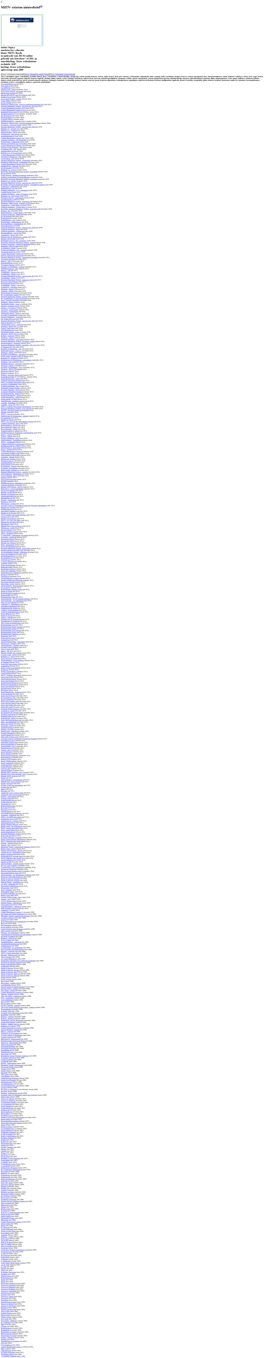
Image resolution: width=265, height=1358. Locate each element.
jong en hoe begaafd (7, 582)
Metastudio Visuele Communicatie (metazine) (16, 847)
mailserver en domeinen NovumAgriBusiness (16, 177)
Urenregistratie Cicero (8, 1164)
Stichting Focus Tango (8, 97)
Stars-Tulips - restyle (7, 584)
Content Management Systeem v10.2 (13, 164)
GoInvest (4, 1087)
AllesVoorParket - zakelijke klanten (12, 864)
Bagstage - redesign (7, 1017)
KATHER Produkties (8, 1352)
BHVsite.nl (4, 690)
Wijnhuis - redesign (7, 994)
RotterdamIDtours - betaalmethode (12, 224)
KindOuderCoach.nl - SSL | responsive (13, 241)
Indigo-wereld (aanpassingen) (10, 668)
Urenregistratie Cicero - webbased (12, 325)
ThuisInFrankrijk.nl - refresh (10, 431)
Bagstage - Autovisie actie (9, 951)
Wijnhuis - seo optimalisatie (10, 933)
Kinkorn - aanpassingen (8, 500)
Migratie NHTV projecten (9, 776)
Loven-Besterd (6, 673)
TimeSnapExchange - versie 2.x (11, 351)
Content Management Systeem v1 (12, 1347)
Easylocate (4, 1248)
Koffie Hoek (5, 1257)
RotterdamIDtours (7, 263)
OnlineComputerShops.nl (9, 671)
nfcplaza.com (5, 1110)
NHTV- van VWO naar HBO (10, 520)
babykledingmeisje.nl (8, 556)
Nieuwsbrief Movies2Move (10, 1121)
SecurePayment (6, 688)
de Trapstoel (5, 662)
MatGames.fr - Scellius (8, 504)
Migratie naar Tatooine (8, 459)
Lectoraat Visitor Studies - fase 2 (11, 897)
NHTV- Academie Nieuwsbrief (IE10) (13, 382)
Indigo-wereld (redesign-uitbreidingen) (13, 839)
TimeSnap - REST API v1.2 (10, 334)
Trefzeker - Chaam (7, 1237)
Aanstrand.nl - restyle (8, 235)
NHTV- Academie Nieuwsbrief (11, 675)
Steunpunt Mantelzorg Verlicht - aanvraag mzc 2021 (18, 106)
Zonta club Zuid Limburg (9, 664)
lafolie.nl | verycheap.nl (8, 308)
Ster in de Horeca (6, 530)
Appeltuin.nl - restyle (8, 711)
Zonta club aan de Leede (9, 658)
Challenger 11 (5, 910)
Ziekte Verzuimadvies (8, 1179)
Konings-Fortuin (6, 1313)
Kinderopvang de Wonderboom (11, 619)
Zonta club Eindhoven (8, 554)
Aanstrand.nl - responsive (9, 287)
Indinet (3, 1225)
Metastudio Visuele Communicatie (12, 1065)
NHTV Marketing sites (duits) (10, 841)
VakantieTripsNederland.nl (9, 683)
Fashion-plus (5, 802)
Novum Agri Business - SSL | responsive (14, 250)
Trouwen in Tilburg (7, 1296)
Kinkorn (3, 1268)
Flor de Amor (5, 1156)
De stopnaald (5, 1227)
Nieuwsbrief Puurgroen (8, 1048)
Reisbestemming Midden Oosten (11, 589)
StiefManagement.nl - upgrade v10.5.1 (13, 121)
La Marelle (4, 1162)
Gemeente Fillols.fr (7, 119)
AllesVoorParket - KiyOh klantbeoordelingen (15, 599)
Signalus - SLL (6, 211)
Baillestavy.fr (5, 1026)
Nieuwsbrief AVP (6, 905)
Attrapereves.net (6, 1293)
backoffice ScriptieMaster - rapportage (13, 354)
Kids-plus (4, 791)
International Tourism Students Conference (15, 1056)
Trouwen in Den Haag (8, 1231)
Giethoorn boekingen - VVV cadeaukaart (14, 190)
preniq (3, 1125)
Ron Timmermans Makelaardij (11, 1170)
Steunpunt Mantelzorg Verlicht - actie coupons (16, 408)
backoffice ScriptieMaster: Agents (12, 315)
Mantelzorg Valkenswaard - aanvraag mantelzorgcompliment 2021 (22, 104)
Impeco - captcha (6, 435)
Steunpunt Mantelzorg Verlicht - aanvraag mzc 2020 (18, 127)
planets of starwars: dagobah (10, 879)
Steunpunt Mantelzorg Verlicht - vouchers (14, 472)
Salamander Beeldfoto (8, 1046)
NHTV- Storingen (7, 533)
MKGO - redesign (7, 1031)
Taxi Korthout (5, 588)
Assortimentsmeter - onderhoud (11, 907)
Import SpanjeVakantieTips (10, 755)
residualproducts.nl (7, 151)
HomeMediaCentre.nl (8, 740)
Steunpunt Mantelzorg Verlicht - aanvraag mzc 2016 (18, 321)
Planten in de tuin (6, 616)
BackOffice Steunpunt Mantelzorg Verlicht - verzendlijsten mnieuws (23, 185)
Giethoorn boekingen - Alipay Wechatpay (14, 194)
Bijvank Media (6, 1004)
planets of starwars (7, 968)
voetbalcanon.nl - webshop (9, 821)
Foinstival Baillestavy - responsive (12, 317)
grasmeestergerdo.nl (7, 136)
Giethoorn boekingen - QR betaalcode (13, 140)
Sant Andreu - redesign (8, 983)
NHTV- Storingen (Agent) (9, 532)
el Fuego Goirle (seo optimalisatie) (12, 785)
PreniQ (3, 778)
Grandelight (5, 1061)
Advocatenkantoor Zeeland (10, 578)
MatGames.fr (5, 524)
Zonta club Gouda (7, 707)
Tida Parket (4, 1240)
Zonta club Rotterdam (8, 565)
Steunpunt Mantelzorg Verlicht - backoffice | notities (18, 341)
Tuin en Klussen (6, 957)
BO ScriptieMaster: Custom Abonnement (14, 298)
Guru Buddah (5, 1076)
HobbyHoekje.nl (6, 464)
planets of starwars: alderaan (10, 976)
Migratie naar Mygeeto (8, 522)
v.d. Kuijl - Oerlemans (8, 884)
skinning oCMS (6, 862)
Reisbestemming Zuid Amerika (11, 630)
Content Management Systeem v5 (12, 1028)
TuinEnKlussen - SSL (8, 220)
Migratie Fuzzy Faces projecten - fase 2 (13, 774)
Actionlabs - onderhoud (8, 537)
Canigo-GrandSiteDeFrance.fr (11, 612)
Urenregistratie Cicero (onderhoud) (12, 867)
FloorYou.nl (5, 810)
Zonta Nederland (6, 752)
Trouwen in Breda (7, 1304)
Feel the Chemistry (7, 1147)
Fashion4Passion (6, 767)
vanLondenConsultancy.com (10, 453)
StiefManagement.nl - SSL (9, 269)
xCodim (3, 1253)
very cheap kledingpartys (9, 959)
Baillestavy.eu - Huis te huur (10, 196)
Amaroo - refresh (6, 436)
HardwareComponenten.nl (9, 685)
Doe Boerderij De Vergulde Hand (12, 713)
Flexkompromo (6, 418)
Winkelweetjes (5, 1177)
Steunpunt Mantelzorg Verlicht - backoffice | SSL (17, 345)
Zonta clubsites (6, 754)
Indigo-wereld (5, 1224)
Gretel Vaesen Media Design (10, 1263)
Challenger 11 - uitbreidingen (10, 604)
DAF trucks (5, 1319)
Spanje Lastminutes (7, 763)
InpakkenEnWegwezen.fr (9, 112)
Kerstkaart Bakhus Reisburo (10, 709)
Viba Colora (5, 1074)
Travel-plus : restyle (7, 726)
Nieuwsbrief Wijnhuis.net (9, 1283)
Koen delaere (5, 1233)
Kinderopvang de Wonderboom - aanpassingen (16, 360)
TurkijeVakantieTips (7, 735)
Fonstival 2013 (6, 517)
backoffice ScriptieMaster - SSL (11, 349)
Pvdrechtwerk (5, 218)
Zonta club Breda (6, 694)
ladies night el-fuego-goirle (9, 737)
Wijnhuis (4, 1339)
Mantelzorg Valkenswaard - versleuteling (14, 162)
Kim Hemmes (5, 1196)
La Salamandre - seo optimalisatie (12, 948)
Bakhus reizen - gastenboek (10, 731)
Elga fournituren (6, 925)
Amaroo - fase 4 (6, 750)
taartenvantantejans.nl (8, 832)
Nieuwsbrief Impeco (7, 539)
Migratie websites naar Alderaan (11, 653)
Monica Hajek (5, 1315)
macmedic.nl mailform (8, 936)
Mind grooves (5, 1205)
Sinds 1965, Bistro (7, 1183)
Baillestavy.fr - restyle (8, 657)
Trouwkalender (6, 1009)
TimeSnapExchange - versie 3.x (11, 332)
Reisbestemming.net (7, 716)
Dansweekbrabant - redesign (10, 1030)
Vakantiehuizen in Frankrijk (10, 621)
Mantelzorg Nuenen (7, 420)
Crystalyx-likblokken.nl (8, 561)
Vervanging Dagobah (8, 259)
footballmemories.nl (7, 200)
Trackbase (4, 1274)
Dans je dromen (6, 1203)
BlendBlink (4, 1015)
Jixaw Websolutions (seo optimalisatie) (13, 921)
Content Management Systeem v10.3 (13, 155)
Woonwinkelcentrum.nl (8, 496)
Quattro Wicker (6, 1071)
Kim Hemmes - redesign (9, 466)
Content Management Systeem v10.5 (13, 138)
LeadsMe (4, 563)
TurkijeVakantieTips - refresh (10, 397)
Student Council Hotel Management (12, 1117)
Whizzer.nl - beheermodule (9, 1043)
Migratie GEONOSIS (8, 239)
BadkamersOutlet (6, 567)
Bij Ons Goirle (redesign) (9, 865)
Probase (3, 1153)
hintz (2, 981)
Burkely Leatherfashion (8, 1136)
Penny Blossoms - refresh (9, 429)
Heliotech (4, 1173)
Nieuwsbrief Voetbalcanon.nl (10, 886)
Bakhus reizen (5, 895)
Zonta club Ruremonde (8, 479)
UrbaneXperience (6, 765)
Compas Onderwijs (7, 1037)
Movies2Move (5, 1114)
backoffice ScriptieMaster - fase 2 (12, 367)
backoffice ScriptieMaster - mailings (12, 267)
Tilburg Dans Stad (7, 1045)
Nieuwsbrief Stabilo (7, 1194)
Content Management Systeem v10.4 (13, 145)
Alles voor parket (6, 1246)
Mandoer (4, 1186)
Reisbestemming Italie (8, 597)
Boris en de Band (6, 1242)
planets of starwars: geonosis (10, 880)
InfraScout (4, 371)
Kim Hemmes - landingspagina (11, 222)
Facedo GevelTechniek (8, 1080)
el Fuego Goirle (6, 798)
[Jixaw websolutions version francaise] (62, 74)
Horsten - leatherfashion (8, 1063)
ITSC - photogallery (7, 998)
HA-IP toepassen (6, 116)
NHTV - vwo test (6, 414)
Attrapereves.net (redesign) (9, 1078)
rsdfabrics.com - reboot (8, 89)
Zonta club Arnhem (7, 705)
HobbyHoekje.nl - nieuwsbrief (11, 448)
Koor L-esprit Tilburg (8, 830)
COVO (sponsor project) (9, 901)
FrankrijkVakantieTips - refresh (11, 395)
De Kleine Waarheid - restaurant (11, 837)
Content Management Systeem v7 (12, 912)
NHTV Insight (5, 931)
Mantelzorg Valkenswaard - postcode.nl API (15, 203)
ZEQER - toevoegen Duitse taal (11, 410)
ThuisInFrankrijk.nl (7, 114)
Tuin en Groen (5, 649)
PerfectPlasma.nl (6, 757)
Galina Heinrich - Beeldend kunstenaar (13, 175)
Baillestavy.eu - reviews (8, 181)
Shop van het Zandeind (8, 602)
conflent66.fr (5, 966)
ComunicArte (5, 640)
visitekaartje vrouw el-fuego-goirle (12, 793)
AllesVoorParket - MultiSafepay (11, 474)
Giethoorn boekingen (8, 485)
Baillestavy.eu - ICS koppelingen (11, 153)
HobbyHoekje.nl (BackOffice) (11, 455)
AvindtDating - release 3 (9, 274)
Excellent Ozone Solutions (9, 647)
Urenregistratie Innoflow (9, 1102)
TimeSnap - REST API (8, 369)
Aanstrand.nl (5, 576)
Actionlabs (4, 1259)
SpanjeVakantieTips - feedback (11, 692)
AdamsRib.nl (5, 666)
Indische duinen (6, 1276)
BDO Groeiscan (6, 1334)
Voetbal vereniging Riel (8, 1309)
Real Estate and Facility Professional (13, 914)
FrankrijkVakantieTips (8, 733)
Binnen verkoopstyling (8, 964)
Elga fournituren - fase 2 (9, 698)
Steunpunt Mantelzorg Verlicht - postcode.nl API (17, 201)
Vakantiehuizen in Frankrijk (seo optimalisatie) (16, 934)
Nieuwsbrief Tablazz (7, 892)
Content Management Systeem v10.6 (13, 108)
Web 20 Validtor (6, 1244)
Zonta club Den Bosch (8, 696)
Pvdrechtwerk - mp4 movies (10, 134)
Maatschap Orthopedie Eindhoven (12, 877)
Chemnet (4, 1326)
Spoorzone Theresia (7, 1184)
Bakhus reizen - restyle (8, 849)
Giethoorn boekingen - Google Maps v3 (14, 207)
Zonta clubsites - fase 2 (8, 746)
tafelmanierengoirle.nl (8, 823)
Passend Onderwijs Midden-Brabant (13, 987)
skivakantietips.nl (6, 558)
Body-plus (4, 808)
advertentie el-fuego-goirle (9, 742)
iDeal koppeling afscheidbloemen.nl (12, 949)
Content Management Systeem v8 (12, 451)
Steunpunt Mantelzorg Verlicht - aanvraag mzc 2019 (18, 183)
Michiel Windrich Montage (9, 824)
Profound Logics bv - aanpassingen (12, 198)
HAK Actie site (6, 836)
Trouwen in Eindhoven (8, 1285)
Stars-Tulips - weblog (8, 990)
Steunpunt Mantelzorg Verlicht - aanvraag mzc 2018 (18, 228)
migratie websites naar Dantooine (12, 580)
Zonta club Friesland (7, 681)
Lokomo (3, 1151)
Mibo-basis (4, 1220)
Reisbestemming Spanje (8, 632)
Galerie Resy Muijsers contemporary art (14, 1250)
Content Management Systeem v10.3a (13, 110)
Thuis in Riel (5, 1311)
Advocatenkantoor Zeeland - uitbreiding (14, 552)
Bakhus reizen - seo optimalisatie (11, 826)
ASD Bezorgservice (7, 330)
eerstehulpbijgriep (6, 463)
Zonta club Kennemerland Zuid (11, 720)
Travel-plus (4, 804)
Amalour (4, 1190)
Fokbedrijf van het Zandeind (10, 1033)
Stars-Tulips (5, 1054)
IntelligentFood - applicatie (9, 166)
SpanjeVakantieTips (7, 800)
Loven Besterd (5, 1166)
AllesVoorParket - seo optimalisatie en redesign (16, 875)
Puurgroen (4, 1155)
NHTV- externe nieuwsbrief (10, 953)
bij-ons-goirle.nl (6, 927)
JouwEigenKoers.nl (7, 860)
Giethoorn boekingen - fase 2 (10, 423)
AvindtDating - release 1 (9, 285)
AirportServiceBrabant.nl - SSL (11, 157)
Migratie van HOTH (7, 492)
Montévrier (4, 636)
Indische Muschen (7, 323)
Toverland (4, 1211)
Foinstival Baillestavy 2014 (10, 438)
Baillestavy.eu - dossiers (8, 170)
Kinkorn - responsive (8, 336)
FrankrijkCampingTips (8, 714)
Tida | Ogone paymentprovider (11, 623)
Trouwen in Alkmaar (7, 1099)
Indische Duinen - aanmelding (10, 882)
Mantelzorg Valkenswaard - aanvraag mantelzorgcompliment (20, 123)
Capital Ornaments (7, 1059)
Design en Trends (6, 591)
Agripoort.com (5, 560)
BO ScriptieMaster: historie (10, 295)
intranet (3, 977)
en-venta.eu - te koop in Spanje (11, 125)
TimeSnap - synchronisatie (9, 311)
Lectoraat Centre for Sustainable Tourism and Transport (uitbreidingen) (24, 505)
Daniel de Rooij (6, 1214)
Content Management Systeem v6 (12, 992)
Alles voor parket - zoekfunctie (11, 996)
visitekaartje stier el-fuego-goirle (11, 795)
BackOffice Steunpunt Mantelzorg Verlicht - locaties (18, 242)
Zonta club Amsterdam (8, 571)
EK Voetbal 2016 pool (8, 319)
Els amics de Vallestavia (8, 1089)
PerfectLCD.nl (5, 759)
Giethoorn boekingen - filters (10, 229)
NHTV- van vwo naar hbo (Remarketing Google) (17, 422)
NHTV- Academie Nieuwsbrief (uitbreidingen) (16, 407)
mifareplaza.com (6, 1082)
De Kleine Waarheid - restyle (10, 390)
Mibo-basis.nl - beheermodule (10, 1039)
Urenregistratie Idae (7, 1108)
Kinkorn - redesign (7, 843)
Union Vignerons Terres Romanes (12, 929)
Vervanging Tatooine (7, 265)
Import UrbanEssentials (8, 761)
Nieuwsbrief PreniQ (7, 1067)
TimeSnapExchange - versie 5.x (11, 304)
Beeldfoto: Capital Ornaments (10, 1158)
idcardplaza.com (6, 1115)
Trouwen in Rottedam (8, 1289)
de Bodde (4, 1011)
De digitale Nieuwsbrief (8, 1272)
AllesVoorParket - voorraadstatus (11, 780)
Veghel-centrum (6, 1317)
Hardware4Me (5, 595)
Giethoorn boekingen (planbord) (11, 380)
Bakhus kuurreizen (7, 854)
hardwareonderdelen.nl (8, 744)
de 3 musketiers (6, 1322)
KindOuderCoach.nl (7, 819)
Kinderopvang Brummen (9, 1168)
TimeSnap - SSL (6, 362)
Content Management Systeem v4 (12, 1222)
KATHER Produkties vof (9, 893)
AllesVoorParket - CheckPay (10, 645)
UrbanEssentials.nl (7, 811)
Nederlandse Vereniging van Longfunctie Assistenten (18, 961)
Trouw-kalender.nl (7, 1000)
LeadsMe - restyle (7, 405)
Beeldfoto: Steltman (7, 1138)
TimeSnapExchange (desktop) (10, 388)
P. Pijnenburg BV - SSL (8, 149)
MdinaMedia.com (6, 498)
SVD (2, 1343)
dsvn (2, 1002)
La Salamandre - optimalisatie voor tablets (14, 535)
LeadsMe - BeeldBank (8, 403)
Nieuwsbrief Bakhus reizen (10, 873)
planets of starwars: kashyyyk (10, 974)
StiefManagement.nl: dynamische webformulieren (17, 433)
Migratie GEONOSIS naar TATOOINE (14, 144)
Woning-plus (5, 787)
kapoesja (4, 477)
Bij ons (3, 173)
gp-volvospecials (6, 1104)
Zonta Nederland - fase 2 (9, 476)
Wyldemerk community (8, 1132)
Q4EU (3, 1270)
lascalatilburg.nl (6, 1050)
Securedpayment (6, 1252)
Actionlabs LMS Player (8, 1058)
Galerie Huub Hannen (8, 1022)
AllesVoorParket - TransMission (11, 440)
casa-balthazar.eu (6, 88)
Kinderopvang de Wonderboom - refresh (14, 237)
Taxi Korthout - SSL (7, 158)
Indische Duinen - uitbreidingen (11, 903)
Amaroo (3, 920)
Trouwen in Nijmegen (8, 1101)
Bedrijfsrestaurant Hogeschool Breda (13, 1041)
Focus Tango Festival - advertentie (12, 91)
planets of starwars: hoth (9, 972)
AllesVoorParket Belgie (8, 679)
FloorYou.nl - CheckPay (9, 643)
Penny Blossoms (6, 614)
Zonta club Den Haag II (8, 703)
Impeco (3, 789)
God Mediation (6, 985)
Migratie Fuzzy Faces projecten (11, 526)
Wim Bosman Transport (8, 1336)
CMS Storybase (6, 1350)
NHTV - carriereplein (8, 442)
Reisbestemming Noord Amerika (11, 627)
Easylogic (4, 1091)
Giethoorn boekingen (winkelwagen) (13, 444)
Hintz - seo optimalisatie (9, 722)
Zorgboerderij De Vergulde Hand (12, 856)
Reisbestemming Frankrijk (9, 634)
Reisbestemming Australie (9, 593)
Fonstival (4, 1295)
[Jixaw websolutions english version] (36, 74)
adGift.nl (4, 574)
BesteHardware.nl (7, 748)
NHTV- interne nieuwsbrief (10, 828)
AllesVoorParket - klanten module (12, 586)
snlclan (3, 1281)
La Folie (3, 1267)
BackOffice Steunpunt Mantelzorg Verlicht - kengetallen (19, 172)
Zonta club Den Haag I (8, 638)
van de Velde (5, 1265)
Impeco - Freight (6, 449)
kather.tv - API (5, 270)
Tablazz (3, 1207)
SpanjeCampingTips (7, 699)
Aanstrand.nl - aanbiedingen (10, 186)
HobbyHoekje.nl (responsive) (10, 293)
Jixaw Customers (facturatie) (10, 300)
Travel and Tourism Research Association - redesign (18, 1007)
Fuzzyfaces (4, 1300)
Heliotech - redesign (7, 938)
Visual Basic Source (7, 1354)
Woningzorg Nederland (8, 869)
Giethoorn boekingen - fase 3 (10, 386)
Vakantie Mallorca (7, 770)
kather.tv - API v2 (6, 261)
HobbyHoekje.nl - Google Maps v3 (12, 213)
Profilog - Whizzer (7, 1337)
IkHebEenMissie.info (8, 806)
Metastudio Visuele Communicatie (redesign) (15, 916)
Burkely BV (5, 1142)
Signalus (3, 412)
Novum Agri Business (8, 491)
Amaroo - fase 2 (6, 899)
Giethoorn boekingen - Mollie (10, 214)
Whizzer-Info (5, 888)
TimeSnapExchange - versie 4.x (11, 313)
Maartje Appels (6, 1209)
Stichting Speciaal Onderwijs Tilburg (13, 1201)
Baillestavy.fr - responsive (9, 358)
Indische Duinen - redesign (9, 989)
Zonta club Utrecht (7, 724)
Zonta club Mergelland (8, 546)
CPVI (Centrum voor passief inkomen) (13, 515)
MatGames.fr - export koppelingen (12, 489)
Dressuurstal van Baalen (9, 1332)
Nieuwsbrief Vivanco (8, 1218)
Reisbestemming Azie (8, 625)
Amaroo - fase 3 (6, 845)
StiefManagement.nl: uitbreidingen (12, 483)
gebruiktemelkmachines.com (10, 944)
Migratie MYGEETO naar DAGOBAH (14, 95)
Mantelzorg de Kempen (8, 513)
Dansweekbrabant (7, 1130)
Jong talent (4, 1171)
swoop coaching (6, 103)
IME (2, 1324)
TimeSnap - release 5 (7, 289)
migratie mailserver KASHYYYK (12, 550)
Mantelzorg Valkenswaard (9, 246)
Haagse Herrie (5, 1119)
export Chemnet (6, 1106)
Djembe (3, 1140)
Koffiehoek (4, 670)
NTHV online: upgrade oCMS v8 (12, 356)
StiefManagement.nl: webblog (10, 446)
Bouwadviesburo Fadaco (9, 427)
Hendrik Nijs (5, 1188)
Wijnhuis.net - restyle (8, 528)
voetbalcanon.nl (6, 946)
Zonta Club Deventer (8, 686)
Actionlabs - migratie (7, 457)
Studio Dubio (5, 1097)
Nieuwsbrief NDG (7, 1143)
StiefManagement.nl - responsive (11, 364)
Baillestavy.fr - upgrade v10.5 (10, 129)
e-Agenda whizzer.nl (7, 918)
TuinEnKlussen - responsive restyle (12, 401)
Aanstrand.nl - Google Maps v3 (11, 205)
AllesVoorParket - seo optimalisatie (12, 601)
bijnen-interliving (6, 1112)
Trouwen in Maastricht (8, 1287)
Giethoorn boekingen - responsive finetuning (15, 244)
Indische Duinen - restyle (9, 132)
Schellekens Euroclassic (8, 1199)
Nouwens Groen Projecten (9, 282)
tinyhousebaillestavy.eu (8, 84)
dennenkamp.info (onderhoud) (11, 573)
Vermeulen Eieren (7, 226)
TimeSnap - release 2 (7, 352)
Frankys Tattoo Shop (7, 328)
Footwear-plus (5, 768)
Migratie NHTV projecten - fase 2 (12, 772)
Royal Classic (5, 1198)
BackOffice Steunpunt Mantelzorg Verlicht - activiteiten (19, 179)
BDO (2, 1349)
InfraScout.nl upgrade (8, 93)
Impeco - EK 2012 (7, 651)
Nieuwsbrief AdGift (7, 541)
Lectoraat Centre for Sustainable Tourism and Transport (19, 739)
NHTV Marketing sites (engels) (11, 858)
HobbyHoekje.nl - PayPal (9, 425)
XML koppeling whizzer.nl (10, 908)
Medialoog (4, 1308)
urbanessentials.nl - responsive (11, 343)
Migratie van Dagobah (8, 494)
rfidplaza (4, 1149)
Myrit (2, 923)
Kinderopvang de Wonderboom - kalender (14, 416)
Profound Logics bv (7, 461)
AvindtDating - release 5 (9, 248)
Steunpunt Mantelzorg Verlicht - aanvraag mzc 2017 (18, 276)
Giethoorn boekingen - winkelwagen (13, 231)
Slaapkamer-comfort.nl (8, 569)
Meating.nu (4, 502)
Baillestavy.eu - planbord (9, 131)
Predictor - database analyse (10, 1024)
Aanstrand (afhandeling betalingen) (12, 392)
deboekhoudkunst (6, 117)
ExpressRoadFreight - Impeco (10, 379)
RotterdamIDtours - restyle (9, 233)
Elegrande (4, 1073)
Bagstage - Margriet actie (9, 955)
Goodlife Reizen (6, 192)
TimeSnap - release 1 (7, 366)
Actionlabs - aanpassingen (9, 468)
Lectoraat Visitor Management (11, 1013)
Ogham (3, 1145)
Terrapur (3, 1069)
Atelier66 (4, 1181)
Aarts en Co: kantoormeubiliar (11, 1212)
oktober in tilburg (6, 1127)
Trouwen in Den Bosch (8, 1306)
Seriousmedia (5, 1160)
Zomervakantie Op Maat (9, 399)
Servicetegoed (5, 1255)
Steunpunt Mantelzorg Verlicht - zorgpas (14, 297)
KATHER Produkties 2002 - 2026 (13, 1356)
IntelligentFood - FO (7, 188)
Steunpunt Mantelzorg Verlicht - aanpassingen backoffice (19, 257)
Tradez (3, 1280)
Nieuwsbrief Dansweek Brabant (11, 1123)
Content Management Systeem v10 (12, 254)
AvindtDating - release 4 (9, 272)
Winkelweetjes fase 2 (8, 1052)
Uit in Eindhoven (6, 1345)
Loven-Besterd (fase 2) (8, 1128)
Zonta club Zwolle (7, 677)
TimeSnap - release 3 (7, 338)
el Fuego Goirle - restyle (9, 655)
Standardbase (5, 1330)
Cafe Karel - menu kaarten (9, 310)
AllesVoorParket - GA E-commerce (12, 660)
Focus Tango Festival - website (11, 99)
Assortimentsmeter (7, 1084)
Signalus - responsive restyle (10, 306)
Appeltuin (4, 1235)
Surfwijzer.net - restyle (8, 718)
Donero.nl (4, 373)
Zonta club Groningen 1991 (10, 701)
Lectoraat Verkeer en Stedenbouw (12, 1035)
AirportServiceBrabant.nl (9, 606)
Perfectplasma (5, 1278)
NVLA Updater (6, 940)
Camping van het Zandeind (10, 610)
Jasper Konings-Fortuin (8, 1302)
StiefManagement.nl (7, 509)
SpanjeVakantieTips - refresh (10, 394)
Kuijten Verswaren (7, 783)
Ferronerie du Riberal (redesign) (11, 962)
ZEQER (3, 481)
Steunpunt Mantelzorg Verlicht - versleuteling (15, 160)
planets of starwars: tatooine (10, 970)
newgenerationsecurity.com (10, 1086)
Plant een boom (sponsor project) (11, 871)
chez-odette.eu (5, 86)
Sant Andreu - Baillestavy (9, 1321)
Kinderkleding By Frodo (9, 608)
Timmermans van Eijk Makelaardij (12, 1020)
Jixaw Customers (6, 890)
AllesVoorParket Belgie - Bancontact (13, 642)
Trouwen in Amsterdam (8, 1291)
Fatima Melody (6, 101)
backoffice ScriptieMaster (9, 384)
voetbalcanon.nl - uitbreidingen (11, 852)
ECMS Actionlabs (7, 1134)
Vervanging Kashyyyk (8, 252)
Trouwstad (4, 1298)
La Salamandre (6, 1261)
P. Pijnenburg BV (6, 347)
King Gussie (5, 1239)
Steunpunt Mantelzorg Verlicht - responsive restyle (17, 280)
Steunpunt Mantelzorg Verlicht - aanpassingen (16, 548)
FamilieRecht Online (7, 377)
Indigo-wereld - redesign (9, 470)
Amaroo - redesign (7, 617)
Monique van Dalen (7, 729)
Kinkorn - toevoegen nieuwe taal (11, 375)
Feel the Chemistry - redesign (10, 1005)
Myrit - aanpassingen (7, 545)
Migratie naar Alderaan (8, 543)
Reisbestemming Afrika (8, 629)
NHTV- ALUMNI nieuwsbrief (11, 817)
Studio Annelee (6, 1216)
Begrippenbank (6, 1328)
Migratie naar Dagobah (8, 519)
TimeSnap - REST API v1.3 (10, 326)
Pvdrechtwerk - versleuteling (10, 142)
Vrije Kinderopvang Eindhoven (11, 813)
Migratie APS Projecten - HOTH (11, 487)
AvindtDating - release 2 (9, 278)
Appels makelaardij (7, 1229)
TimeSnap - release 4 (7, 291)
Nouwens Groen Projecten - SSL (11, 147)
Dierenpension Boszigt (8, 283)
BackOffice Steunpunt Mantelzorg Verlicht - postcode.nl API (21, 209)
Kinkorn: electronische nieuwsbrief (12, 255)
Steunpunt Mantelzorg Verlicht (11, 834)
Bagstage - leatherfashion (9, 1093)
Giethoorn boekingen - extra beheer (12, 339)
